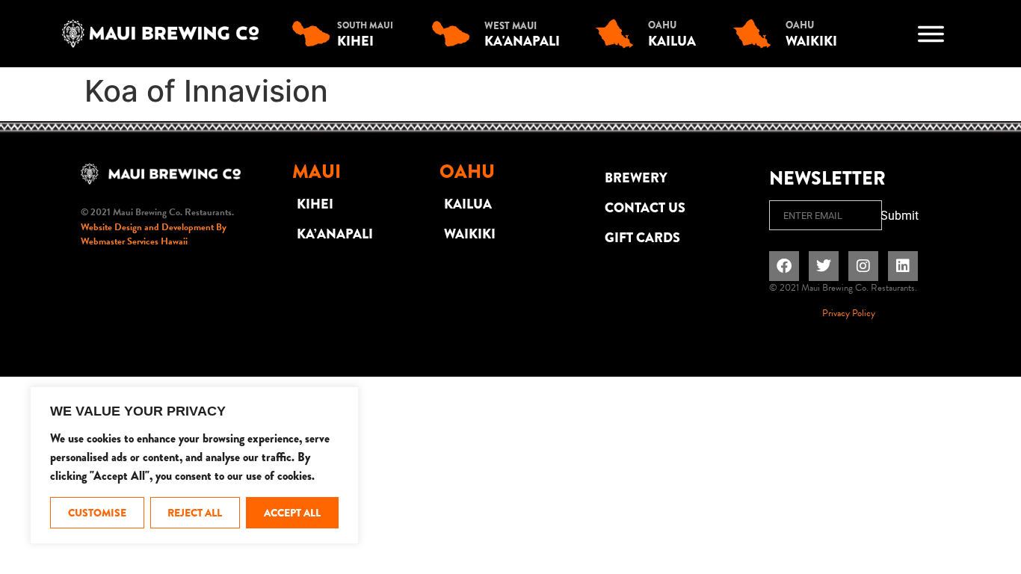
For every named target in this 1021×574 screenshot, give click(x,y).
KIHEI (315, 204)
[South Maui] (314, 33)
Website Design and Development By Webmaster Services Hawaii (153, 235)
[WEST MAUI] (454, 33)
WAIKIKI (470, 234)
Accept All (292, 512)
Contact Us (645, 207)
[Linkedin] (903, 266)
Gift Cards (642, 237)
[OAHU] (618, 33)
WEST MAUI (510, 26)
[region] (194, 465)
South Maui (365, 25)
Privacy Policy (848, 313)
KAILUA (468, 204)
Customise (97, 512)
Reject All (194, 512)
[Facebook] (784, 266)
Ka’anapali (335, 234)
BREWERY (636, 178)
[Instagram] (863, 266)
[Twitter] (824, 266)
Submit (899, 216)
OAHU (662, 25)
